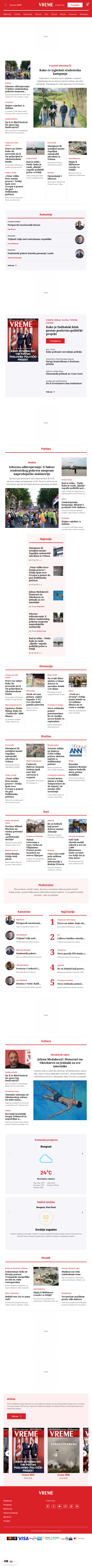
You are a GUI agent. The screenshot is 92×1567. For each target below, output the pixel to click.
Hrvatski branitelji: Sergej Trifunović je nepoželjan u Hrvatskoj (15, 1116)
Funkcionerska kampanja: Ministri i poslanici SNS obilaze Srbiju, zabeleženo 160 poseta (74, 505)
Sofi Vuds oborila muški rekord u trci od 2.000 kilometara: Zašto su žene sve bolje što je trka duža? (77, 848)
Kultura (54, 14)
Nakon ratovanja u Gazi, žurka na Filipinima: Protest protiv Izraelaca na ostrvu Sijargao (34, 847)
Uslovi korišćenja (10, 1513)
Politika (17, 14)
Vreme (38, 1531)
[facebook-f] (48, 1506)
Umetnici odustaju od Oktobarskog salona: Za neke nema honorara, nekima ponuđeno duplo (17, 1097)
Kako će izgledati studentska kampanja (60, 72)
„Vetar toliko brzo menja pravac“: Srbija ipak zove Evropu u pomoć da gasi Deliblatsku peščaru (14, 185)
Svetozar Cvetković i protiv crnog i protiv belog (27, 968)
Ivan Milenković (13, 243)
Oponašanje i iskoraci (55, 177)
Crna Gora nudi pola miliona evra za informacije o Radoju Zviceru (56, 858)
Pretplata (75, 5)
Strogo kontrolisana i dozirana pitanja (62, 362)
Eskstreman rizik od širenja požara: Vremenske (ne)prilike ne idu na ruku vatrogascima (17, 1276)
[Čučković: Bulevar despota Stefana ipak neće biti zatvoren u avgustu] (35, 750)
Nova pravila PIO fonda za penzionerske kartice (71, 953)
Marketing (7, 1509)
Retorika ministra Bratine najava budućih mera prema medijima (78, 769)
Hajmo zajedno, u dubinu (14, 106)
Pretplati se (55, 341)
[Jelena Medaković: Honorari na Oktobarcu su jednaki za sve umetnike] (58, 595)
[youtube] (59, 1506)
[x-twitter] (53, 1506)
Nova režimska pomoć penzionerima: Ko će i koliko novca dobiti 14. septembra (56, 715)
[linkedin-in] (77, 1506)
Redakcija (7, 1500)
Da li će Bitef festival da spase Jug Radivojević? (16, 125)
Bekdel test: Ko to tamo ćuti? (17, 1298)
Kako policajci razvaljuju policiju (64, 352)
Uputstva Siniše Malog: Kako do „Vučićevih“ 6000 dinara (14, 712)
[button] (9, 1153)
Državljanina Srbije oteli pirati (12, 856)
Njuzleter (7, 1517)
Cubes (59, 1531)
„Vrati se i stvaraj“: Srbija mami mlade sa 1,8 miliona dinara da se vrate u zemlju (77, 701)
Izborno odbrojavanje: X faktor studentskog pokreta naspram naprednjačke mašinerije (17, 89)
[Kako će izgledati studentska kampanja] (60, 108)
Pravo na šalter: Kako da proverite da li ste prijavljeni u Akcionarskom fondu (13, 155)
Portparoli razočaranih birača (24, 225)
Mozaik (63, 14)
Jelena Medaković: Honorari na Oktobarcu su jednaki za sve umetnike (39, 597)
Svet (46, 14)
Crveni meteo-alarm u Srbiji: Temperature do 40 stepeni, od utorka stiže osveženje (56, 785)
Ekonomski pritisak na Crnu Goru (64, 374)
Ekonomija (27, 14)
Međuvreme (33, 892)
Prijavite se (59, 5)
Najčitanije (68, 911)
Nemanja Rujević (22, 965)
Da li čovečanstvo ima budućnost (64, 383)
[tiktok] (71, 1506)
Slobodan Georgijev (15, 258)
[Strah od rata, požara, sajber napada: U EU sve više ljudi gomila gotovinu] (35, 680)
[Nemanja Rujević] (10, 965)
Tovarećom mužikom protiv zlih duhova (73, 1298)
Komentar (73, 14)
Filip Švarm (12, 229)
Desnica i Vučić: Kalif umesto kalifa (27, 983)
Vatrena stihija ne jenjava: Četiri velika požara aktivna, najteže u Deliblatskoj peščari (56, 756)
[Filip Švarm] (79, 229)
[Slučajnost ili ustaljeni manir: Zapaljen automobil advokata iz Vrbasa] (58, 552)
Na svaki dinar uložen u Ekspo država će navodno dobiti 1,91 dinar (56, 683)
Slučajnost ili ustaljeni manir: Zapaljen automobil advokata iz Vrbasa (56, 152)
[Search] (5, 4)
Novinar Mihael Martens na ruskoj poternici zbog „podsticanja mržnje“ (14, 833)
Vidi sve (11, 265)
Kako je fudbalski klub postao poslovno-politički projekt (64, 330)
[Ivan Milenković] (79, 243)
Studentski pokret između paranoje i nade (31, 253)
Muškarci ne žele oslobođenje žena (71, 1273)
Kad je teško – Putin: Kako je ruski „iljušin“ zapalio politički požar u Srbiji (35, 167)
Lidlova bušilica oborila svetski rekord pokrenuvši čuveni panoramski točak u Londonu (71, 938)
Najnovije (7, 14)
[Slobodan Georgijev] (79, 257)
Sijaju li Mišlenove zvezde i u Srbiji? (74, 166)
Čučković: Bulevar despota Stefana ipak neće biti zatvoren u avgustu (35, 771)
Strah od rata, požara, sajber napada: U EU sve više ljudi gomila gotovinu (35, 699)
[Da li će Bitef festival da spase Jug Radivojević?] (17, 1059)
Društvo (38, 14)
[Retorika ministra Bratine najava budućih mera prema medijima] (78, 750)
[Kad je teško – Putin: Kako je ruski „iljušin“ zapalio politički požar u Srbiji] (35, 148)
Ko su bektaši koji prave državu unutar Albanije (55, 828)
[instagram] (65, 1506)
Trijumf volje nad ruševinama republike (30, 239)
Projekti (6, 1521)
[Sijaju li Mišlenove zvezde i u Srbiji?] (78, 148)
